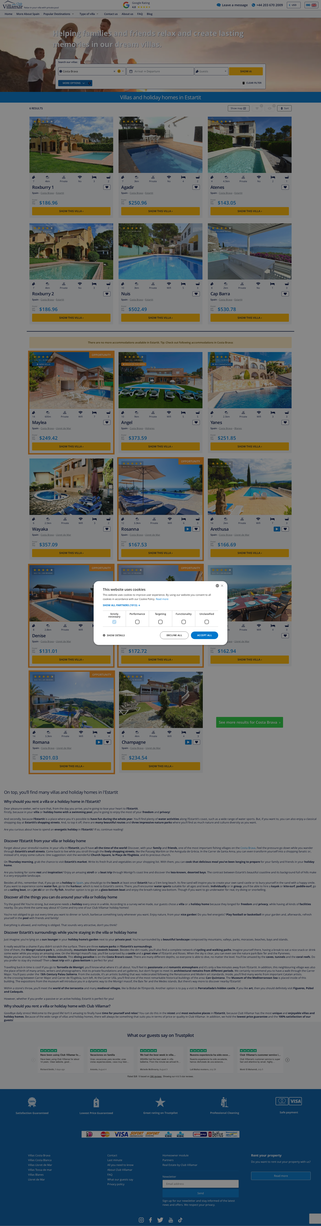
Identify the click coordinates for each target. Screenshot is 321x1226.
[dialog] (160, 613)
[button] (160, 605)
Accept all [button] (204, 635)
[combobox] (217, 585)
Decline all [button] (174, 635)
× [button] (222, 585)
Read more (162, 599)
